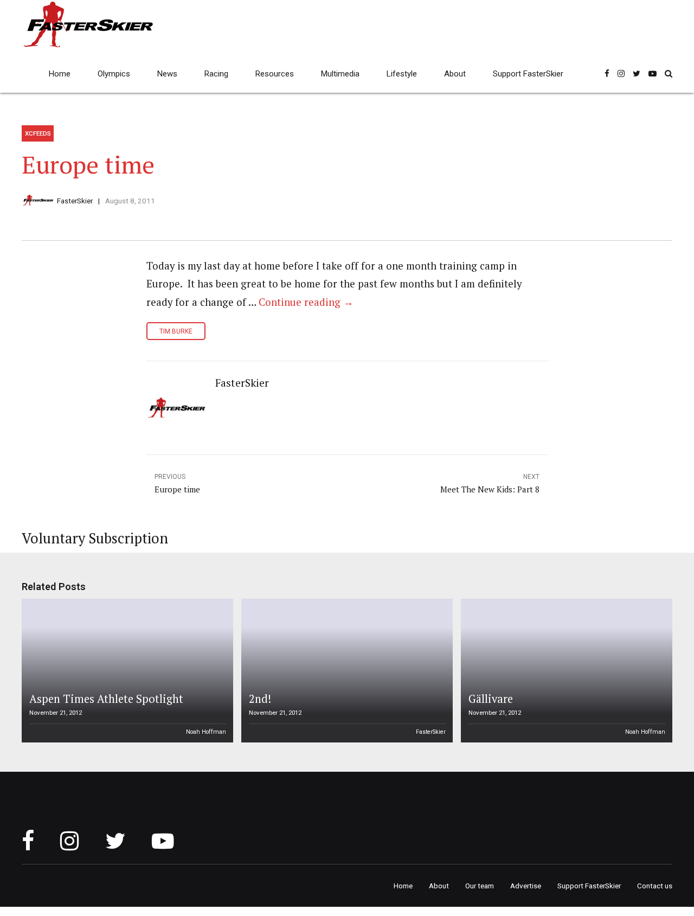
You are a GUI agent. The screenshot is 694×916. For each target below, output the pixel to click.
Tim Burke (175, 331)
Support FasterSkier (528, 74)
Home (59, 74)
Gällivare (490, 698)
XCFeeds (38, 133)
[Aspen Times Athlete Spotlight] (126, 670)
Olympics (114, 74)
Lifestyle (402, 74)
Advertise (525, 885)
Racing (216, 74)
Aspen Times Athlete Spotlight (106, 698)
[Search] (668, 73)
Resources (274, 74)
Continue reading (306, 302)
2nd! (260, 698)
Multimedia (340, 74)
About (455, 74)
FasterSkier (75, 200)
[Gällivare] (565, 670)
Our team (479, 885)
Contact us (654, 885)
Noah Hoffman (206, 731)
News (167, 74)
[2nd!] (345, 670)
